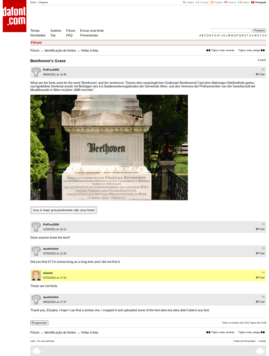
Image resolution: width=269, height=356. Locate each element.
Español (218, 2)
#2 (263, 224)
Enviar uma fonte (92, 30)
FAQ (69, 35)
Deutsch (232, 2)
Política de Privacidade (244, 341)
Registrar (43, 2)
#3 (263, 248)
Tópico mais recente (222, 50)
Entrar (33, 2)
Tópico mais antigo (249, 50)
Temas (35, 30)
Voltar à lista (89, 50)
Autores (55, 30)
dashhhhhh (51, 248)
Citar (262, 74)
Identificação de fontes (60, 50)
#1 (263, 69)
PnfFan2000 (51, 69)
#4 (263, 272)
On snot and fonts (45, 341)
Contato (262, 341)
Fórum (70, 30)
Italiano (245, 2)
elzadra (48, 272)
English (190, 2)
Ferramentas (89, 35)
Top (53, 35)
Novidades (37, 35)
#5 (263, 296)
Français (204, 2)
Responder (39, 322)
